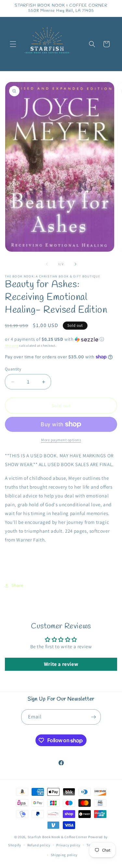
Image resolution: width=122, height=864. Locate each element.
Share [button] (17, 585)
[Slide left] (47, 264)
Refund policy (38, 845)
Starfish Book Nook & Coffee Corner (58, 837)
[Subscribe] (93, 717)
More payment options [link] (61, 439)
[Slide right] (75, 264)
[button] (13, 44)
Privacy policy (68, 845)
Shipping (12, 345)
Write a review (61, 664)
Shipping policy (64, 855)
